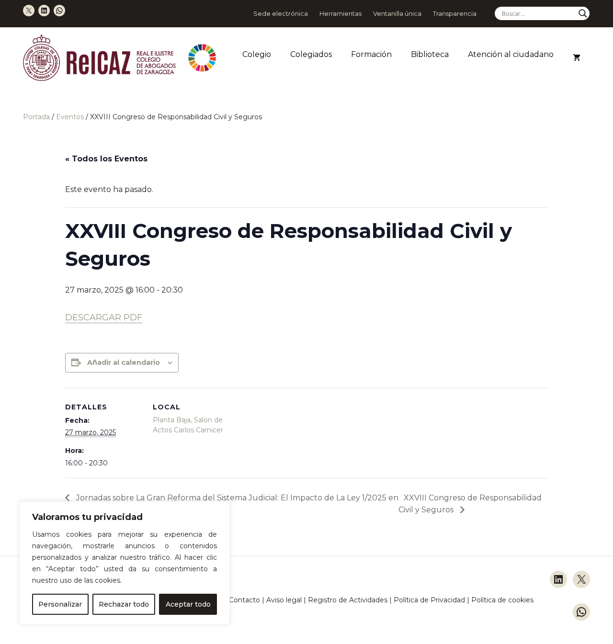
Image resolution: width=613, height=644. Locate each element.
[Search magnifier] (583, 13)
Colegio (256, 54)
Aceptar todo (188, 604)
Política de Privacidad (430, 600)
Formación (371, 54)
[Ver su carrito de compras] (576, 58)
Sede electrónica (280, 13)
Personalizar (60, 604)
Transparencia (455, 13)
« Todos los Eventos (106, 158)
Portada (36, 117)
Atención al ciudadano (511, 54)
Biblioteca (430, 54)
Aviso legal (284, 600)
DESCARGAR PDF (103, 317)
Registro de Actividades (347, 600)
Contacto (244, 600)
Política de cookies (502, 600)
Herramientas (340, 13)
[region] (124, 563)
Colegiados (311, 54)
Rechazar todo (124, 604)
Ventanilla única (397, 13)
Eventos (70, 117)
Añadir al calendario (123, 362)
